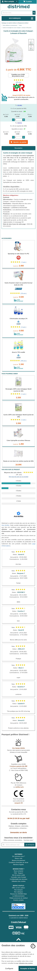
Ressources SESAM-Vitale (18, 894)
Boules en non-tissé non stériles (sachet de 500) (18, 461)
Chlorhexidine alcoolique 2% (18, 318)
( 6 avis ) (23, 327)
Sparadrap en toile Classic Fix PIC (18, 253)
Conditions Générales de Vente (18, 862)
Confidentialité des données (18, 879)
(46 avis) (18, 82)
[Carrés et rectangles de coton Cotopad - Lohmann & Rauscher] (31, 42)
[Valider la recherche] (34, 13)
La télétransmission (18, 896)
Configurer (9, 968)
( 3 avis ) (23, 262)
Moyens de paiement (18, 860)
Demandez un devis (18, 832)
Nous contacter (18, 871)
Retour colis (18, 858)
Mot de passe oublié (18, 875)
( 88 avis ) (23, 361)
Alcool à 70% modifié (18, 352)
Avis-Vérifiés (5, 525)
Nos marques (18, 890)
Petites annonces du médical (19, 898)
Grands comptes (18, 900)
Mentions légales (18, 864)
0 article (28, 1)
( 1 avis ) (23, 394)
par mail (26, 818)
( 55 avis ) (23, 293)
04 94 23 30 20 (13, 818)
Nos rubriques (18, 892)
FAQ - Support (18, 873)
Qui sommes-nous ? (18, 856)
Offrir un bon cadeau (18, 887)
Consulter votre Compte (18, 877)
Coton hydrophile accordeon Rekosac (18, 440)
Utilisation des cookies (18, 881)
